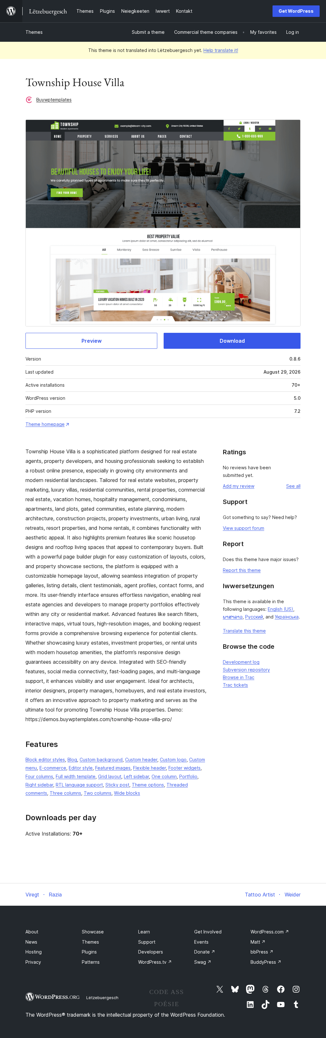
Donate (204, 951)
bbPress (262, 951)
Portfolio (188, 776)
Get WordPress (296, 11)
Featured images (113, 768)
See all (293, 486)
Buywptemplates (54, 99)
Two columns (97, 793)
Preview (92, 341)
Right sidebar (39, 784)
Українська (287, 616)
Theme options (148, 784)
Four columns (39, 776)
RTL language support (79, 784)
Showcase (93, 931)
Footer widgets (184, 768)
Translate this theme (244, 630)
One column (164, 776)
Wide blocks (127, 793)
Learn (144, 931)
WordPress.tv (155, 962)
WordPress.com (270, 931)
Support (146, 942)
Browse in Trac (238, 677)
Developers (150, 951)
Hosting (33, 951)
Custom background (101, 759)
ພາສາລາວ (233, 616)
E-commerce (52, 768)
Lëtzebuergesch (102, 997)
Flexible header (149, 768)
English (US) (280, 609)
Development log (241, 662)
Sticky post (117, 784)
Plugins (89, 951)
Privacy (33, 962)
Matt (258, 942)
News (31, 942)
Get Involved (208, 931)
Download (232, 341)
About (31, 931)
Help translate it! (220, 50)
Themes (34, 32)
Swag (202, 962)
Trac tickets (235, 685)
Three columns (65, 793)
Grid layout (109, 776)
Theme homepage (45, 424)
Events (201, 942)
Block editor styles (45, 759)
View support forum (243, 528)
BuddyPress (266, 962)
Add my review (238, 486)
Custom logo (173, 759)
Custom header (141, 759)
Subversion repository (246, 669)
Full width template (76, 776)
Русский (254, 616)
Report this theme (242, 570)
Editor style (81, 768)
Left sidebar (136, 776)
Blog (72, 759)
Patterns (91, 962)
